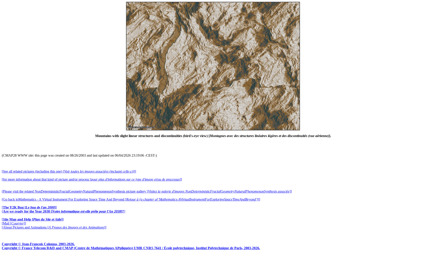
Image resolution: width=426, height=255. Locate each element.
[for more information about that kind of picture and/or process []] (92, 179)
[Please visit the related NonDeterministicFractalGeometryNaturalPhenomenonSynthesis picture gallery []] (147, 191)
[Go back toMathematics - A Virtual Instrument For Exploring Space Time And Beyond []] (131, 199)
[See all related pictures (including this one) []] (69, 171)
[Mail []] (14, 223)
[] (29, 207)
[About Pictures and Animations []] (54, 227)
